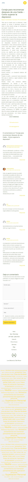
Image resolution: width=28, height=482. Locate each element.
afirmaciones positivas (21, 370)
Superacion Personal (15, 400)
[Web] (13, 313)
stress (3, 401)
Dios (15, 378)
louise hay (2, 390)
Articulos (15, 19)
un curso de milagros (18, 402)
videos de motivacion (13, 404)
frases (23, 382)
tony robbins (7, 402)
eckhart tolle (20, 378)
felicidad (18, 382)
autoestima (18, 372)
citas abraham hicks (7, 374)
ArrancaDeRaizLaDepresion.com (14, 145)
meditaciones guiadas (23, 390)
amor (3, 372)
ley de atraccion (19, 386)
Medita (8, 390)
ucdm (12, 402)
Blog (14, 347)
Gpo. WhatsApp (14, 334)
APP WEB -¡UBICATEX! (14, 336)
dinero (11, 378)
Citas (24, 372)
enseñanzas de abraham (20, 380)
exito (13, 382)
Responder (22, 160)
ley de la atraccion (6, 388)
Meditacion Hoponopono (7, 392)
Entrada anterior (14, 122)
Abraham (3, 370)
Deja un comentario (7, 19)
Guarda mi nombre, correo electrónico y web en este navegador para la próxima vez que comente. (13, 318)
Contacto (14, 349)
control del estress (19, 376)
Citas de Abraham (20, 374)
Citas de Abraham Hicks (8, 376)
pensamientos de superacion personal (14, 397)
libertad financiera (16, 388)
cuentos (25, 376)
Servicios (14, 344)
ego (25, 378)
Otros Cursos (14, 342)
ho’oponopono (9, 386)
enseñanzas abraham (8, 380)
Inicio (14, 331)
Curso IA (14, 339)
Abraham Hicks (9, 370)
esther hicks (7, 382)
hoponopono (20, 384)
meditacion (14, 390)
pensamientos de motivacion (14, 395)
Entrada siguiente (14, 126)
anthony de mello (9, 372)
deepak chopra (5, 378)
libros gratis (23, 388)
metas (16, 392)
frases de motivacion (10, 384)
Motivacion (22, 392)
